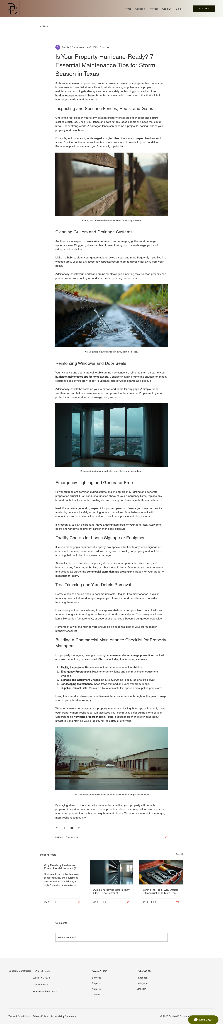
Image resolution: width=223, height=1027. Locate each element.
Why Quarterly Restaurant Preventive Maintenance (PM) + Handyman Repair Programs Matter (62, 867)
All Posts (44, 26)
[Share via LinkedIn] (71, 827)
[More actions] (166, 47)
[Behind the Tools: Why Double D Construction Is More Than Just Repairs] (161, 872)
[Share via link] (79, 827)
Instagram (142, 983)
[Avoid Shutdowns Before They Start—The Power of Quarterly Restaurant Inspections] (111, 872)
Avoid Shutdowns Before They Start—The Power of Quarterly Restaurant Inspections (111, 891)
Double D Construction (20, 970)
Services (96, 977)
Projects (96, 983)
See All (179, 854)
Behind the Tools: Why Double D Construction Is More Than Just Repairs (160, 891)
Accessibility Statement (63, 1016)
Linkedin (141, 988)
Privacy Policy (40, 1016)
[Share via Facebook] (56, 827)
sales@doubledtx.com (45, 991)
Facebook (142, 977)
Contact (96, 994)
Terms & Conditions (19, 1016)
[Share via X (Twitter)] (64, 827)
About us (96, 988)
